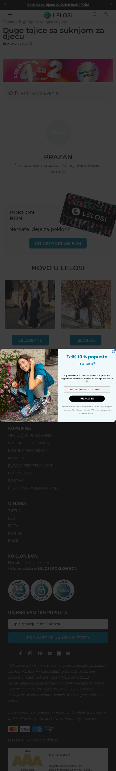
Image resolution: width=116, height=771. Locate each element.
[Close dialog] (113, 351)
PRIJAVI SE (87, 399)
